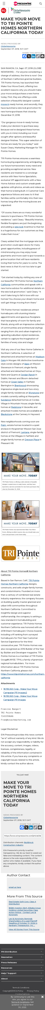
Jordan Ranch (28, 375)
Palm (3, 425)
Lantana (25, 432)
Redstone (16, 407)
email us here (15, 887)
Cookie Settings (22, 994)
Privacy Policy (33, 991)
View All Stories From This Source (24, 929)
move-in (5, 104)
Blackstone (6, 414)
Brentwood (20, 385)
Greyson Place (32, 439)
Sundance (6, 400)
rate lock (19, 227)
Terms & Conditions (20, 988)
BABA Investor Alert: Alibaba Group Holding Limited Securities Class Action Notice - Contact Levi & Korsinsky (25, 911)
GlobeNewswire (8, 46)
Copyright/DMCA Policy (13, 991)
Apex (27, 364)
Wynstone (33, 393)
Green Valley (17, 382)
